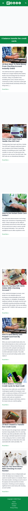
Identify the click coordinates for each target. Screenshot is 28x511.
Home (14, 501)
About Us (14, 503)
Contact (14, 505)
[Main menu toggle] (3, 3)
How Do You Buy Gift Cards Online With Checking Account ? (13, 288)
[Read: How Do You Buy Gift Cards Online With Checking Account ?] (14, 277)
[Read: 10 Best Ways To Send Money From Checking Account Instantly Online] (14, 55)
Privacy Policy (14, 507)
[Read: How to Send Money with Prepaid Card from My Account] (14, 325)
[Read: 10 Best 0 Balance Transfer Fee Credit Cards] (14, 416)
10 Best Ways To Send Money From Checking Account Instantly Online (14, 66)
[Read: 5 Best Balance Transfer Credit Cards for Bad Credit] (14, 373)
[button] (26, 3)
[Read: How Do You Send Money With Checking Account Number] (14, 457)
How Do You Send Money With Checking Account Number (12, 469)
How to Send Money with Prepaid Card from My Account (12, 337)
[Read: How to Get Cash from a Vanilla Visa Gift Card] (14, 131)
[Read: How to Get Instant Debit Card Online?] (14, 202)
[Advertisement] (14, 21)
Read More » (5, 89)
